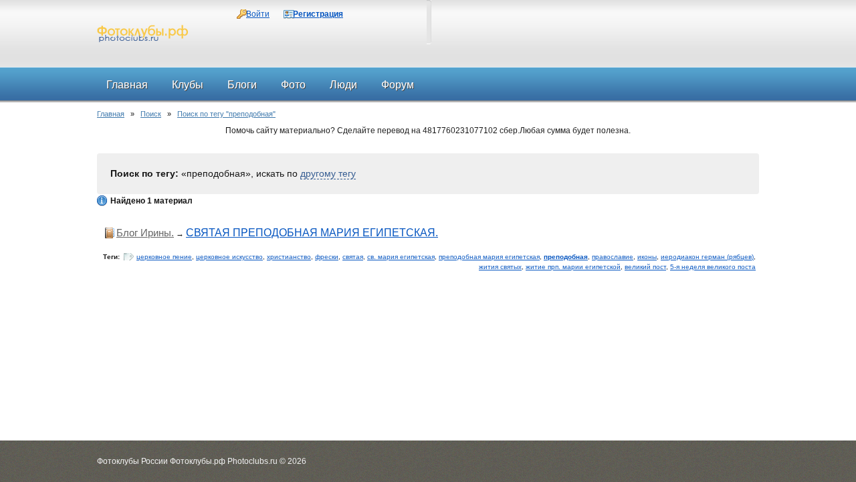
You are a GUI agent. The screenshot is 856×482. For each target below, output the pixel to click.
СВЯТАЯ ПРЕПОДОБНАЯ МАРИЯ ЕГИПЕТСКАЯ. (312, 232)
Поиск (150, 114)
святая (352, 256)
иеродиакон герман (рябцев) (707, 256)
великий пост (645, 266)
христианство (289, 256)
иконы (647, 256)
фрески (326, 256)
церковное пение (164, 256)
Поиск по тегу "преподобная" (226, 114)
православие (612, 256)
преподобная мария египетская (489, 256)
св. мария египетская (401, 256)
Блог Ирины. (145, 232)
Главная (110, 114)
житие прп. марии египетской (573, 266)
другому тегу (328, 173)
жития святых (500, 266)
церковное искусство (229, 256)
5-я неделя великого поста (713, 266)
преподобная (566, 256)
